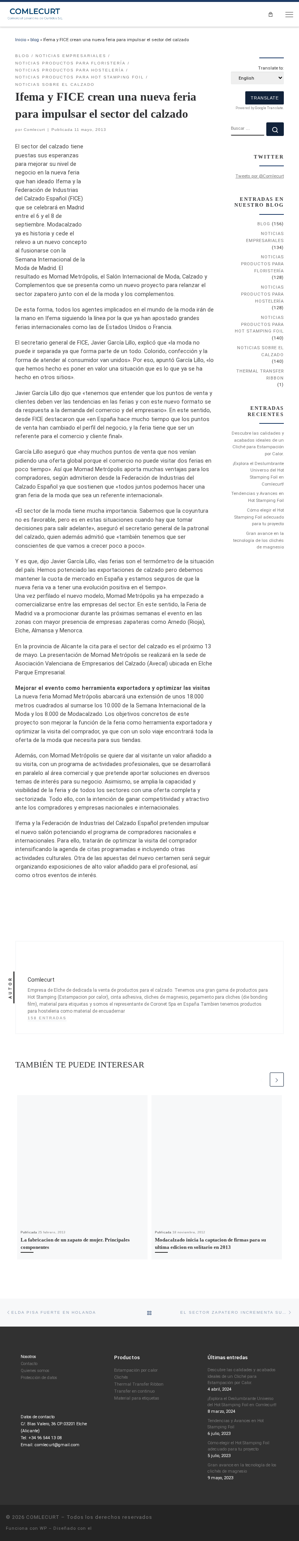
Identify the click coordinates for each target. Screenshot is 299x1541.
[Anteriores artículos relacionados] (262, 1080)
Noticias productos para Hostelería (262, 293)
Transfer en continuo (134, 1391)
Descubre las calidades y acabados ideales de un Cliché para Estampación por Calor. (258, 443)
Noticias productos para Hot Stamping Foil (259, 324)
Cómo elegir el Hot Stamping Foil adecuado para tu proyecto (259, 516)
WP (43, 1528)
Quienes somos (35, 1370)
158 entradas (47, 1018)
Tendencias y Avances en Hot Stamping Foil (257, 497)
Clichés (121, 1377)
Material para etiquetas (136, 1398)
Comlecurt (34, 129)
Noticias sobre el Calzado (260, 351)
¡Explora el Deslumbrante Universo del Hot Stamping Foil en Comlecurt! (258, 474)
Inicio (20, 39)
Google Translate (269, 108)
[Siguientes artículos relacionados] (277, 1080)
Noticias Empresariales (265, 237)
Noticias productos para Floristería (262, 263)
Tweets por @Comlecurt (260, 176)
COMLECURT (43, 1517)
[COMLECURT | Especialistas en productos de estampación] (35, 13)
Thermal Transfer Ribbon (260, 374)
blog (34, 39)
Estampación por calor (136, 1370)
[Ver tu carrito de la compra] (270, 14)
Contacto (29, 1363)
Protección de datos (39, 1377)
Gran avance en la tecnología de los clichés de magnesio (258, 540)
